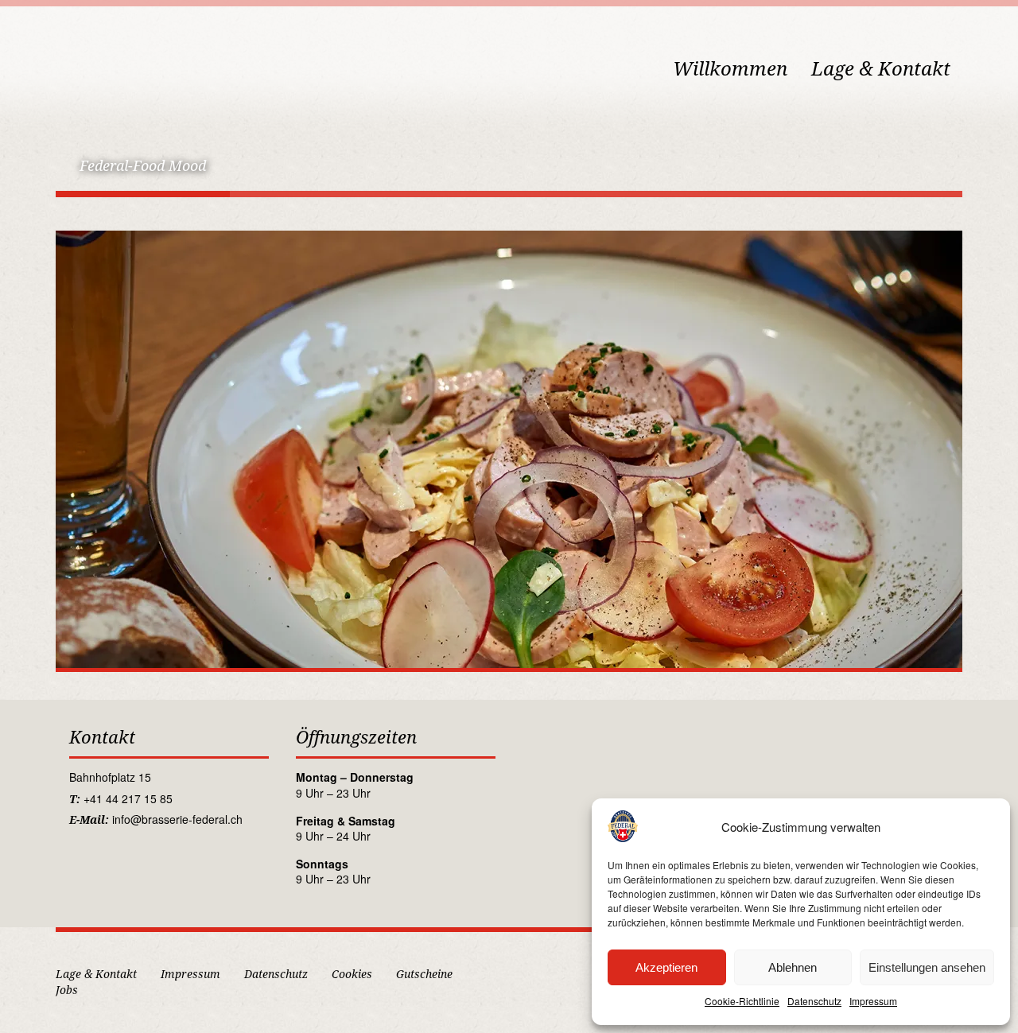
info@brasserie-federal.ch (177, 819)
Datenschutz (814, 1001)
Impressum (873, 1001)
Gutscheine (424, 974)
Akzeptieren (666, 967)
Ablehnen (792, 967)
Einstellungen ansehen (926, 967)
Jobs (67, 990)
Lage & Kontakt (880, 69)
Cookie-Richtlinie (742, 1001)
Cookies (352, 974)
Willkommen (730, 69)
